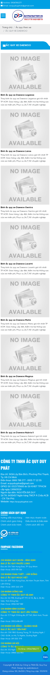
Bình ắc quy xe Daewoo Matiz (16, 320)
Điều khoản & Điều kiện (37, 521)
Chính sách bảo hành (11, 525)
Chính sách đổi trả (35, 525)
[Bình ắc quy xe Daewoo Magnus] (25, 354)
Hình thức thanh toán (36, 518)
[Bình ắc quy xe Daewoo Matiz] (25, 297)
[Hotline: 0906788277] (45, 649)
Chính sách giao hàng (11, 521)
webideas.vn (32, 668)
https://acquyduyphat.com (21, 502)
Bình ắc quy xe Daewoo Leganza (17, 95)
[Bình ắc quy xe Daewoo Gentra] (25, 185)
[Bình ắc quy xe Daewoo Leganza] (25, 72)
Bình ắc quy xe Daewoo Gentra (17, 207)
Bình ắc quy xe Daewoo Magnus (17, 376)
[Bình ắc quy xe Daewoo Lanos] (25, 129)
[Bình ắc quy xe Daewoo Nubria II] (25, 410)
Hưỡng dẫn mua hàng (11, 518)
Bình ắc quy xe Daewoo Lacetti (17, 264)
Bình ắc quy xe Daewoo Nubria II (17, 433)
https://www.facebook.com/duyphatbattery (21, 552)
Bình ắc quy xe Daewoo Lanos (16, 151)
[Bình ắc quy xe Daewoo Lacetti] (25, 241)
